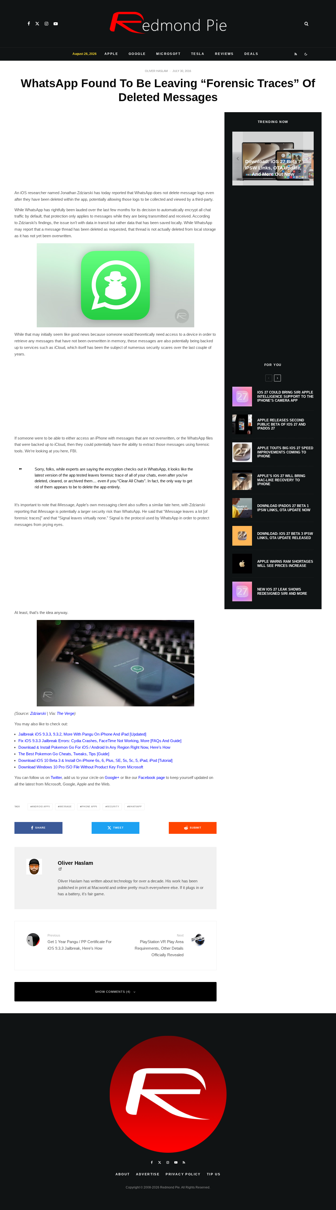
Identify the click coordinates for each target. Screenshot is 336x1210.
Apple (111, 54)
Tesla (197, 54)
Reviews (224, 54)
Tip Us (213, 1174)
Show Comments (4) (112, 991)
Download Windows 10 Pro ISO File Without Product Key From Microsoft (80, 767)
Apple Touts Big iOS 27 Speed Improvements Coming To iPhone (285, 452)
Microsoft (168, 54)
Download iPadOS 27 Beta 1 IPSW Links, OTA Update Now (283, 508)
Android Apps (41, 806)
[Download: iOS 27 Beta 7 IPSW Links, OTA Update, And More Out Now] (273, 158)
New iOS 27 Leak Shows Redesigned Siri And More (282, 591)
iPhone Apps (89, 806)
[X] (37, 24)
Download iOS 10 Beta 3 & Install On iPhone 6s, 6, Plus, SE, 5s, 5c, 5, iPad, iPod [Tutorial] (95, 760)
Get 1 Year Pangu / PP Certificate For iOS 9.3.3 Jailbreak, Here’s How (80, 942)
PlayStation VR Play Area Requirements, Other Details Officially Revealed (159, 945)
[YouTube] (55, 24)
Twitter (56, 777)
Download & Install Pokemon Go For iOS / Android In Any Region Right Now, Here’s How (94, 747)
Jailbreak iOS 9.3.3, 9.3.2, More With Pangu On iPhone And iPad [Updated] (82, 734)
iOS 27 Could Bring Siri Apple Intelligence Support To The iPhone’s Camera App (285, 396)
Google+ (112, 777)
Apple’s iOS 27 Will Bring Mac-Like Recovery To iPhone (281, 480)
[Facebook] (29, 24)
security (113, 806)
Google (137, 54)
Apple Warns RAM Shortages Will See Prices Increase (285, 564)
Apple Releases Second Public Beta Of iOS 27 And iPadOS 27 (281, 424)
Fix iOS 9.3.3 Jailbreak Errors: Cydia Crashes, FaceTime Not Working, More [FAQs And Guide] (99, 740)
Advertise (148, 1174)
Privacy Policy (183, 1174)
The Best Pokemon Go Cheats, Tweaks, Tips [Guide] (63, 754)
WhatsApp (135, 806)
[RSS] (296, 54)
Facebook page (151, 777)
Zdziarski (38, 713)
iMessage (65, 806)
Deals (251, 54)
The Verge (65, 713)
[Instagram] (46, 24)
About (123, 1174)
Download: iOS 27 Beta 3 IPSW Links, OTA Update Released (285, 536)
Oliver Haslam (156, 71)
